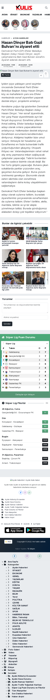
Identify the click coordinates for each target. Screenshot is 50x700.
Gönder (7, 324)
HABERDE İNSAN (20, 614)
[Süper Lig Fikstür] (47, 403)
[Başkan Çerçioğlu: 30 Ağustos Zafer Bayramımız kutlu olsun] (37, 256)
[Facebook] (21, 492)
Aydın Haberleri (20, 38)
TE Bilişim (31, 549)
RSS (9, 542)
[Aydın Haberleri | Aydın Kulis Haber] (24, 8)
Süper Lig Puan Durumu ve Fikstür (28, 688)
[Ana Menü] (3, 8)
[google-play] (35, 531)
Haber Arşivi (9, 517)
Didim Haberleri (20, 641)
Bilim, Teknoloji (19, 617)
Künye (11, 667)
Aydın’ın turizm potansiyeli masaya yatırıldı (10, 243)
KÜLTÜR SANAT (20, 606)
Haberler (6, 38)
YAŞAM (16, 588)
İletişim (11, 670)
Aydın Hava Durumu (12, 502)
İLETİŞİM (36, 524)
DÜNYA (16, 585)
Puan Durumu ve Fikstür (14, 510)
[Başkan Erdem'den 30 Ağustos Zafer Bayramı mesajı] (37, 278)
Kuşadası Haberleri (21, 635)
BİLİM (15, 594)
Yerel (14, 597)
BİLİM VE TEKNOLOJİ (22, 620)
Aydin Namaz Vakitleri (14, 505)
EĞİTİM (15, 582)
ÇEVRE (15, 603)
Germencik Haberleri (22, 647)
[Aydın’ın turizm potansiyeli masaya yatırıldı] (13, 233)
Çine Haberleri (19, 638)
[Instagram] (25, 492)
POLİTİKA (17, 600)
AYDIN (4, 15)
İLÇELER (16, 629)
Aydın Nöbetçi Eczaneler (15, 499)
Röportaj (12, 658)
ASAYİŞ (16, 626)
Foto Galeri (14, 650)
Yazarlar (12, 656)
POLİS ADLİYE (19, 623)
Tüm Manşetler (11, 512)
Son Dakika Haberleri (13, 515)
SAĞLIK (16, 609)
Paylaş (7, 75)
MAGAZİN (17, 591)
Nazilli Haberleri (20, 632)
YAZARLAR (37, 15)
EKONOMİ (25, 15)
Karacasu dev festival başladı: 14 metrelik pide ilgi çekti (12, 288)
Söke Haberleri (19, 644)
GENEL (15, 576)
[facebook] (14, 556)
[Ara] (46, 7)
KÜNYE (27, 524)
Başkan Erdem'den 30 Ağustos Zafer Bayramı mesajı (36, 288)
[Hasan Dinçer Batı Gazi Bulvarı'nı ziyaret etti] (25, 70)
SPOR (15, 611)
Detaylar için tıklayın (25, 395)
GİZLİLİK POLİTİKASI (12, 524)
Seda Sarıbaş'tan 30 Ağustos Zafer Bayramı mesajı (12, 265)
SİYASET (14, 15)
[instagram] (27, 556)
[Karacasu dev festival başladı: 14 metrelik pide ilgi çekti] (13, 278)
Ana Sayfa (13, 562)
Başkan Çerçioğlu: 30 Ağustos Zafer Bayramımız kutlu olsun (36, 265)
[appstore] (14, 531)
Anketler (12, 664)
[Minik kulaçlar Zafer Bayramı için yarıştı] (37, 233)
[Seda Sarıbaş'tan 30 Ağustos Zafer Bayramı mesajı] (13, 256)
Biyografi (12, 661)
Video (11, 653)
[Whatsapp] (29, 492)
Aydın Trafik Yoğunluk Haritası (16, 507)
